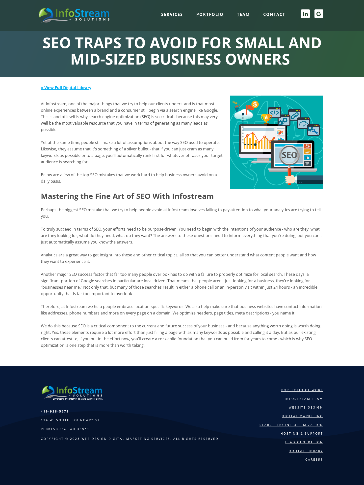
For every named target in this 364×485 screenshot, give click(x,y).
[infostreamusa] (73, 20)
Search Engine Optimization (291, 425)
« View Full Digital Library (66, 87)
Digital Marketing (302, 416)
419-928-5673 (55, 411)
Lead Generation (304, 442)
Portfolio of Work (302, 390)
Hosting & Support (302, 433)
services (172, 14)
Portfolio (210, 14)
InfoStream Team (304, 399)
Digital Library (306, 451)
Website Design (306, 407)
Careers (314, 459)
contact (274, 14)
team (243, 14)
